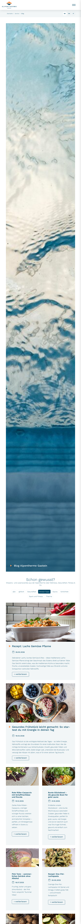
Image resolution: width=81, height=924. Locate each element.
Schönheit (64, 592)
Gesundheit (31, 592)
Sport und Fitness (36, 596)
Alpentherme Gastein (9, 5)
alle (14, 592)
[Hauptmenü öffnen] (74, 5)
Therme (49, 596)
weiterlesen (21, 674)
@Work (21, 592)
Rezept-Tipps (44, 592)
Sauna (55, 592)
